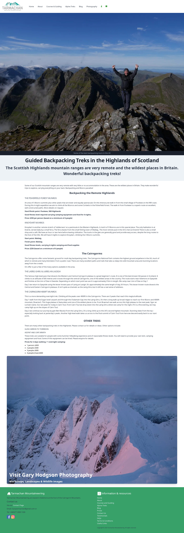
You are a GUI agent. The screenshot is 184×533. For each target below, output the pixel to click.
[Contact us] (106, 6)
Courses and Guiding (105, 503)
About (40, 6)
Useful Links (102, 523)
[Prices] (101, 6)
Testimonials (102, 516)
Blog (81, 6)
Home (31, 6)
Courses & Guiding (54, 6)
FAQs (99, 518)
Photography (91, 6)
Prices (99, 510)
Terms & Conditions (105, 521)
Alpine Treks (70, 6)
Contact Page (18, 505)
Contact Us (101, 513)
